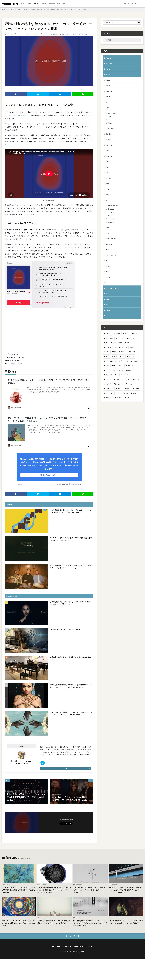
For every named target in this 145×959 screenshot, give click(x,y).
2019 (107, 365)
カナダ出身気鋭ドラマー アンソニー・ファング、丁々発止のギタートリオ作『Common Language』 (71, 566)
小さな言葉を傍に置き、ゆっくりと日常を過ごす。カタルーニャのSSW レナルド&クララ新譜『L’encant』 (71, 511)
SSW (107, 343)
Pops (107, 250)
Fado (107, 150)
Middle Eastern (111, 239)
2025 (122, 356)
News (22, 4)
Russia (108, 277)
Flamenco (109, 156)
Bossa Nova (112, 113)
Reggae (108, 266)
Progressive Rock (111, 255)
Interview (51, 4)
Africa (108, 80)
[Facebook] (16, 94)
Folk (107, 161)
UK (117, 375)
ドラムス (56, 34)
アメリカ (132, 352)
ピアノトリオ (124, 361)
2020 (132, 347)
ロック (134, 393)
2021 (107, 352)
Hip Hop (108, 178)
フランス (123, 352)
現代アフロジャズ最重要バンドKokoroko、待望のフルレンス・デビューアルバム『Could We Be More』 (71, 713)
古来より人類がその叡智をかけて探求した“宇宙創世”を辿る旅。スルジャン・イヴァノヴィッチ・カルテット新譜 (54, 890)
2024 (115, 356)
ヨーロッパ (78, 34)
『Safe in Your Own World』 (16, 115)
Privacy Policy (79, 946)
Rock (107, 272)
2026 (121, 365)
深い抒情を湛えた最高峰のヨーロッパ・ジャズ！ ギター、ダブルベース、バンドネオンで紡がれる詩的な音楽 (90, 923)
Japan (108, 195)
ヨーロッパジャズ (87, 34)
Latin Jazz (111, 219)
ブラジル (131, 338)
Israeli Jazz (111, 215)
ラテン (128, 388)
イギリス (130, 365)
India (107, 183)
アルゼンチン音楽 (123, 393)
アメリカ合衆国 (117, 343)
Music (36, 4)
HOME (5, 9)
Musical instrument (112, 288)
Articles (65, 768)
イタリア (108, 384)
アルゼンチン (119, 384)
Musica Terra (65, 484)
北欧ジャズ (109, 397)
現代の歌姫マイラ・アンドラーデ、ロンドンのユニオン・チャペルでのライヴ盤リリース (71, 603)
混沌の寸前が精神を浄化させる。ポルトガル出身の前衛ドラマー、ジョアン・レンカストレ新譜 (58, 9)
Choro (110, 116)
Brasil (107, 107)
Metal (108, 233)
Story (107, 316)
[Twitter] (38, 94)
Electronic (109, 145)
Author (60, 946)
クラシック (109, 375)
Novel (108, 299)
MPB (109, 120)
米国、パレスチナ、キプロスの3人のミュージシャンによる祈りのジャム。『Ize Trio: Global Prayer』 (18, 923)
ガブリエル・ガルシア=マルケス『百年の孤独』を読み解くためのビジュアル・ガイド (71, 539)
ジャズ (51, 34)
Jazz (18, 9)
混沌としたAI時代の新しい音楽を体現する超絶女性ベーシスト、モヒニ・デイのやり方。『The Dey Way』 (71, 686)
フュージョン (109, 388)
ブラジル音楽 (109, 338)
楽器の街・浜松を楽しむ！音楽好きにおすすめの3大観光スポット (71, 658)
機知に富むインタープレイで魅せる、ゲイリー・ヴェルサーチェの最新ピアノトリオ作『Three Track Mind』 (125, 890)
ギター (47, 34)
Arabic (108, 85)
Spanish (108, 283)
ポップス (129, 370)
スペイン (108, 370)
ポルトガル (71, 34)
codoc (79, 484)
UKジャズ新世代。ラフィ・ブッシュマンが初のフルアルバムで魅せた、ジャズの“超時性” (126, 922)
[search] (139, 22)
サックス (135, 361)
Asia (107, 102)
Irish (107, 189)
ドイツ (120, 388)
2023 (114, 352)
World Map (61, 4)
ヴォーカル (117, 333)
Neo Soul (109, 244)
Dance (108, 139)
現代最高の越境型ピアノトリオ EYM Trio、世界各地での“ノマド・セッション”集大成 (53, 922)
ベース (66, 34)
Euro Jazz (25, 9)
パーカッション (134, 379)
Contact (90, 946)
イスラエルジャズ (111, 361)
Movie (108, 69)
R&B (107, 261)
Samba (110, 123)
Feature (29, 4)
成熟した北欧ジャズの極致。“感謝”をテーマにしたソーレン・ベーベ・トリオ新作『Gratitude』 (89, 890)
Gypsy (108, 172)
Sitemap (68, 946)
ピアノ (61, 34)
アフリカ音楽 (119, 370)
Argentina (109, 91)
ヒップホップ (109, 393)
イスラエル (123, 347)
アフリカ (108, 379)
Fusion (110, 212)
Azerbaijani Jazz (113, 206)
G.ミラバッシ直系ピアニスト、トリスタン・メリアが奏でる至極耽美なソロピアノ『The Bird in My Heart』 (18, 890)
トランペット (126, 375)
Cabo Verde (110, 128)
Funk (107, 167)
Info (53, 946)
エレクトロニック (120, 379)
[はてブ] (60, 94)
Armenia (108, 96)
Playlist (43, 4)
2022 (43, 34)
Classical (108, 134)
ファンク (129, 384)
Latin (107, 227)
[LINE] (82, 94)
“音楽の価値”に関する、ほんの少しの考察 (65, 629)
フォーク (136, 388)
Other (108, 305)
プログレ (119, 397)
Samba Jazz (111, 222)
